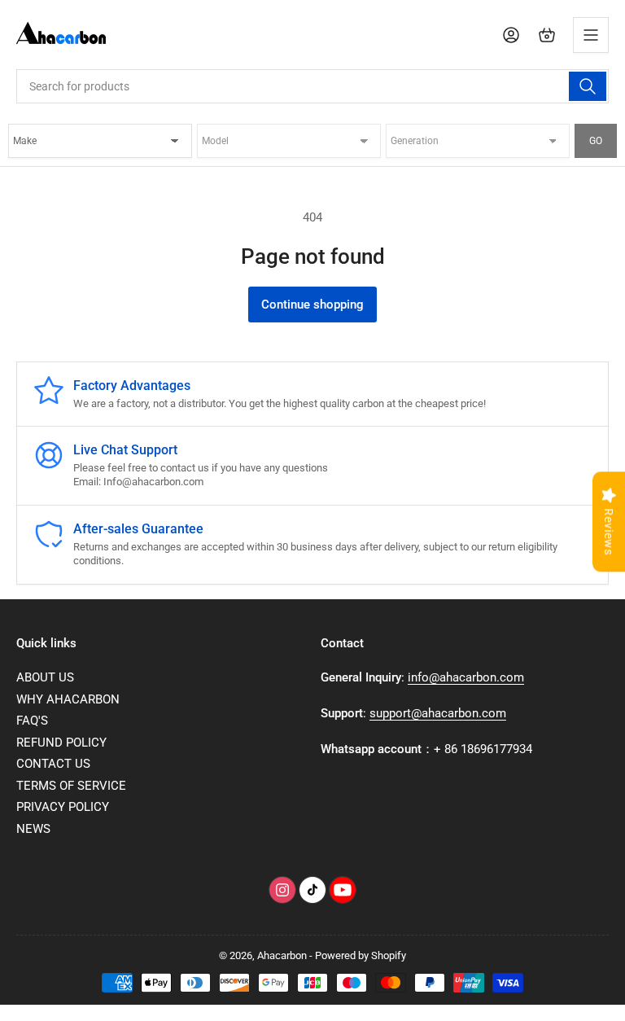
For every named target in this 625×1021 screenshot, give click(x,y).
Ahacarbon (282, 955)
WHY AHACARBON (68, 699)
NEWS (33, 829)
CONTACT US (53, 763)
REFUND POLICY (61, 742)
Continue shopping (312, 304)
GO (595, 141)
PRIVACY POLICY (62, 807)
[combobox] (312, 86)
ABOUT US (45, 677)
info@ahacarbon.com (466, 677)
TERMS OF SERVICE (71, 785)
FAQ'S (32, 720)
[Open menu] (591, 35)
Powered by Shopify (360, 955)
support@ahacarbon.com (437, 713)
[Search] (587, 86)
